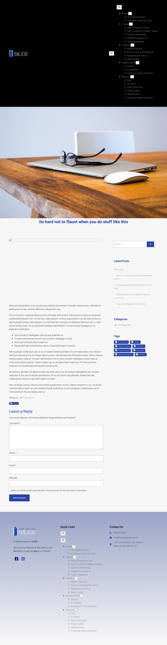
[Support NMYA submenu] (137, 62)
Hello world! (118, 269)
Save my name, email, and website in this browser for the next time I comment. (49, 490)
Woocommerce (125, 354)
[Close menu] (119, 7)
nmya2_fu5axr (74, 228)
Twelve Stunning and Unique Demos (130, 304)
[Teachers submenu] (132, 45)
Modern (140, 346)
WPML (15, 403)
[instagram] (23, 559)
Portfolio (140, 350)
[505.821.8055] (118, 533)
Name (12, 453)
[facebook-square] (17, 559)
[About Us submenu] (132, 76)
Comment (14, 423)
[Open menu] (111, 53)
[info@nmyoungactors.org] (124, 537)
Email (12, 465)
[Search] (150, 244)
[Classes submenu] (131, 24)
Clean (136, 342)
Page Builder (124, 350)
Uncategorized (29, 397)
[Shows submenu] (130, 13)
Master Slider (124, 346)
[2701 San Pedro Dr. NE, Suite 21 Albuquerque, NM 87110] (132, 544)
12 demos (122, 342)
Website (13, 478)
